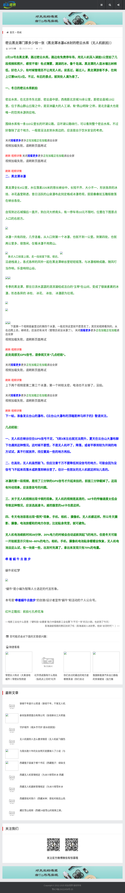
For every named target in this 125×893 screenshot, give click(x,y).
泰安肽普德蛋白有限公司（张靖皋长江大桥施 (42, 715)
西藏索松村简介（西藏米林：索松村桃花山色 (42, 798)
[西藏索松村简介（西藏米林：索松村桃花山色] (11, 801)
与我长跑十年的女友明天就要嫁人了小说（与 (42, 751)
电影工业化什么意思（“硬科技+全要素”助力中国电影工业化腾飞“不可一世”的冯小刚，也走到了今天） (58, 621)
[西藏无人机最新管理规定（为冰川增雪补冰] (11, 789)
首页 (12, 32)
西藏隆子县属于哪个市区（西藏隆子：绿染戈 (42, 763)
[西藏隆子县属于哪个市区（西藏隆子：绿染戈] (11, 766)
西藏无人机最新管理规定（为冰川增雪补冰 (41, 786)
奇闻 (19, 32)
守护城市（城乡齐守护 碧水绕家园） (38, 727)
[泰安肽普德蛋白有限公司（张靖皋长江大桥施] (11, 718)
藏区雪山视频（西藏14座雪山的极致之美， (41, 810)
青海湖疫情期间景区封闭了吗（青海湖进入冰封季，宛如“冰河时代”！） (82, 626)
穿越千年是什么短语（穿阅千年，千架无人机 (42, 703)
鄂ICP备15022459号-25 (62, 889)
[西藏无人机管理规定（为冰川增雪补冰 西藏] (11, 778)
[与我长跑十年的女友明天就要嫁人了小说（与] (11, 754)
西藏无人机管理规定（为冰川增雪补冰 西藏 (42, 774)
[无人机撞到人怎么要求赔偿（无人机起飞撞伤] (11, 742)
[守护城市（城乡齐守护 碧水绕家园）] (11, 730)
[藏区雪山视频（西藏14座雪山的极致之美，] (11, 813)
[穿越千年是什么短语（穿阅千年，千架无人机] (11, 706)
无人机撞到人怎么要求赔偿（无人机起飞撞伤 (42, 739)
